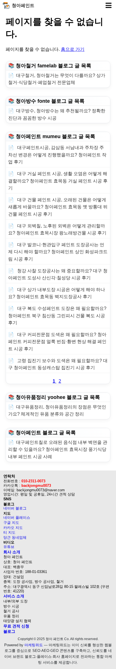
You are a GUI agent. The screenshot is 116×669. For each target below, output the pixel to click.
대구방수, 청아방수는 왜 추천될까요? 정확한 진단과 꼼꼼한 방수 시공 (56, 114)
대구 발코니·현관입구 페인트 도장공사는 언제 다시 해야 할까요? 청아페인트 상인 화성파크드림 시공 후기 (58, 251)
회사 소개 (11, 552)
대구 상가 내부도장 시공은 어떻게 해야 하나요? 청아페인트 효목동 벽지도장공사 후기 (56, 293)
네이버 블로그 (14, 508)
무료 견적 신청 (16, 626)
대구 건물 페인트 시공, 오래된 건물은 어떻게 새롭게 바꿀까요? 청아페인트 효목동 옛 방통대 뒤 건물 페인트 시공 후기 (58, 206)
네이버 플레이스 (16, 517)
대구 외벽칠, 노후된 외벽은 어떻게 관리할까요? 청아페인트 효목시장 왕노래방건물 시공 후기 (57, 229)
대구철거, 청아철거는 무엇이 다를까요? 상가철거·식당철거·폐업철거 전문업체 (56, 79)
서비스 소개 (13, 596)
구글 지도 (11, 522)
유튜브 (8, 547)
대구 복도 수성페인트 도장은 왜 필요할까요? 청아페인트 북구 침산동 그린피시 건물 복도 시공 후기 (57, 315)
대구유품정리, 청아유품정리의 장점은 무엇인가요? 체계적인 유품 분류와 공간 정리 (57, 411)
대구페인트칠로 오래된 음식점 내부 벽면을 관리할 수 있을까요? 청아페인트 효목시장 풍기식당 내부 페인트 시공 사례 (57, 449)
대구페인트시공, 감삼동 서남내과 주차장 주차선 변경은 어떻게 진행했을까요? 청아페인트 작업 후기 (57, 154)
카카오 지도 (13, 528)
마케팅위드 (33, 645)
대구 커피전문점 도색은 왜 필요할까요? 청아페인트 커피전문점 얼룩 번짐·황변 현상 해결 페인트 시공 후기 (57, 341)
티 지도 (9, 532)
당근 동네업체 (14, 537)
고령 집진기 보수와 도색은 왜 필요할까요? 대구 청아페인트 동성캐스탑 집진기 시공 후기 (58, 364)
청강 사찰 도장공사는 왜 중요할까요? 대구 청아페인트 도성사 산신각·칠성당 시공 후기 (58, 274)
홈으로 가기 (72, 49)
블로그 (9, 631)
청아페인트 (23, 5)
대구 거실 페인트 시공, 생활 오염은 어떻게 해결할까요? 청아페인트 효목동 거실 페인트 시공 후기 (58, 180)
